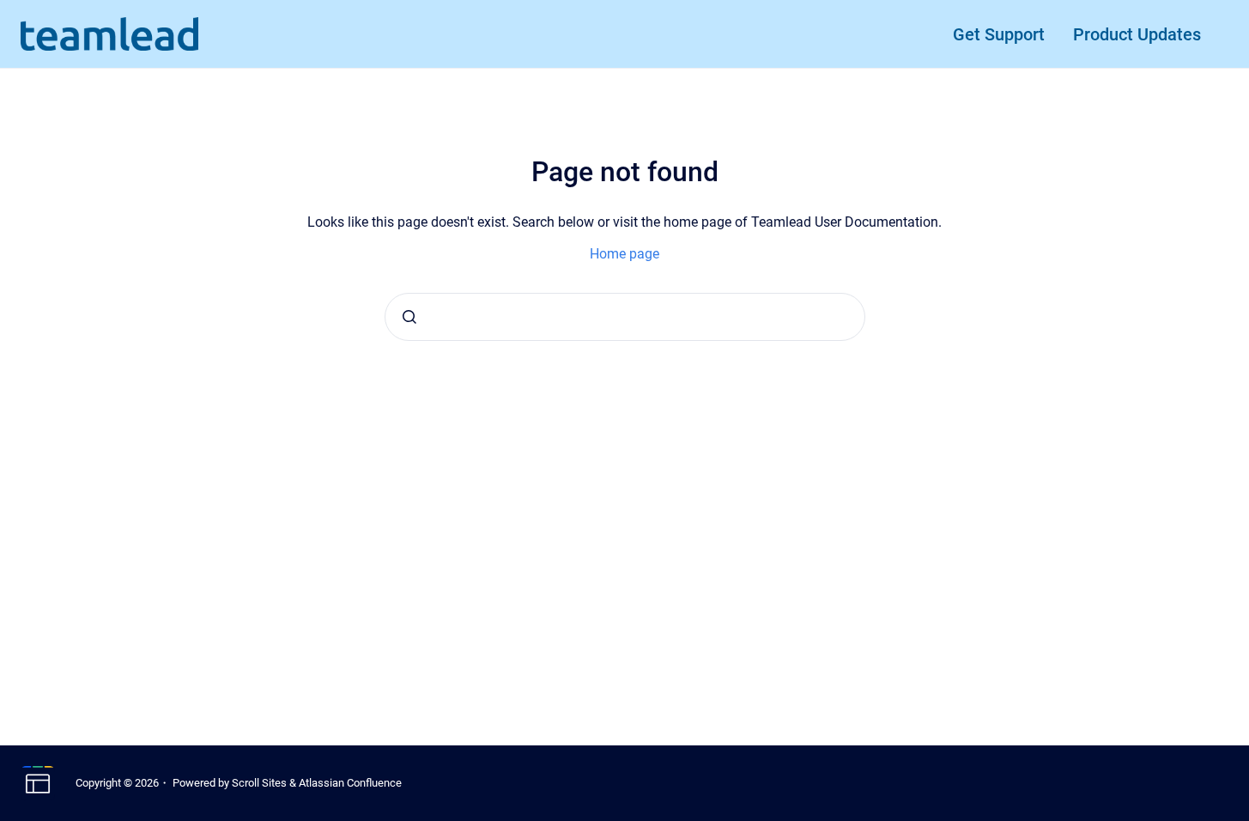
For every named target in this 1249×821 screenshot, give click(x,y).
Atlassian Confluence (350, 782)
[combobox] (624, 317)
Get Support (999, 34)
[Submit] (409, 317)
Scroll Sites (259, 782)
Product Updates (1137, 34)
